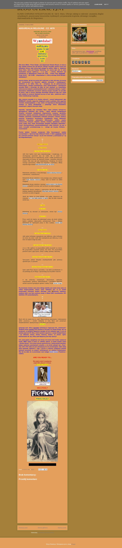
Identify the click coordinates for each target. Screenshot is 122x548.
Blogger (73, 544)
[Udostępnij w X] (43, 469)
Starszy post (62, 528)
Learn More (98, 4)
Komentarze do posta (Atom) (46, 532)
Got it (106, 4)
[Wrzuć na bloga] (41, 469)
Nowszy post (23, 528)
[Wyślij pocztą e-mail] (39, 469)
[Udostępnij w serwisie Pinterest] (46, 469)
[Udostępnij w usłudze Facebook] (45, 469)
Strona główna (43, 528)
